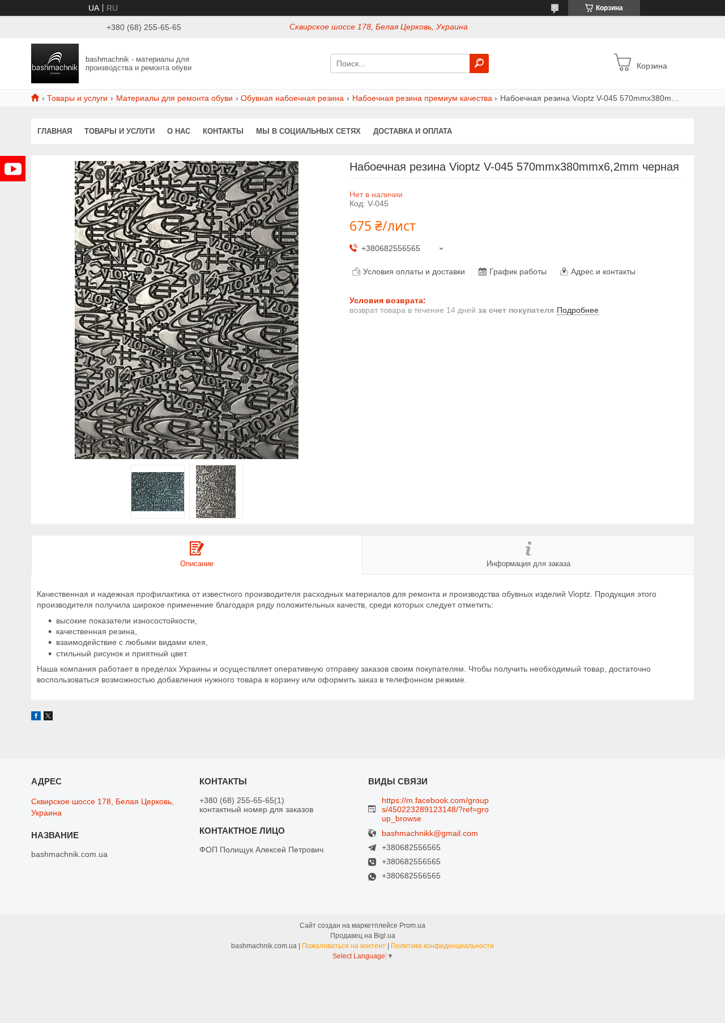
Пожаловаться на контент (344, 946)
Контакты (223, 131)
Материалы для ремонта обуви (174, 98)
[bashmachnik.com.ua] (55, 62)
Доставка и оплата (412, 131)
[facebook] (36, 717)
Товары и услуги (77, 98)
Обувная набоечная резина (292, 98)
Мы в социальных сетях (308, 131)
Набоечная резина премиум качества (422, 98)
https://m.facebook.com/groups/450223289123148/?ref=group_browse (435, 809)
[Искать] (479, 63)
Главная (54, 131)
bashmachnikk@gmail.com (430, 833)
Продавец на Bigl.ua (362, 936)
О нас (178, 131)
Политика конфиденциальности (442, 946)
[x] (48, 717)
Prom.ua (412, 925)
